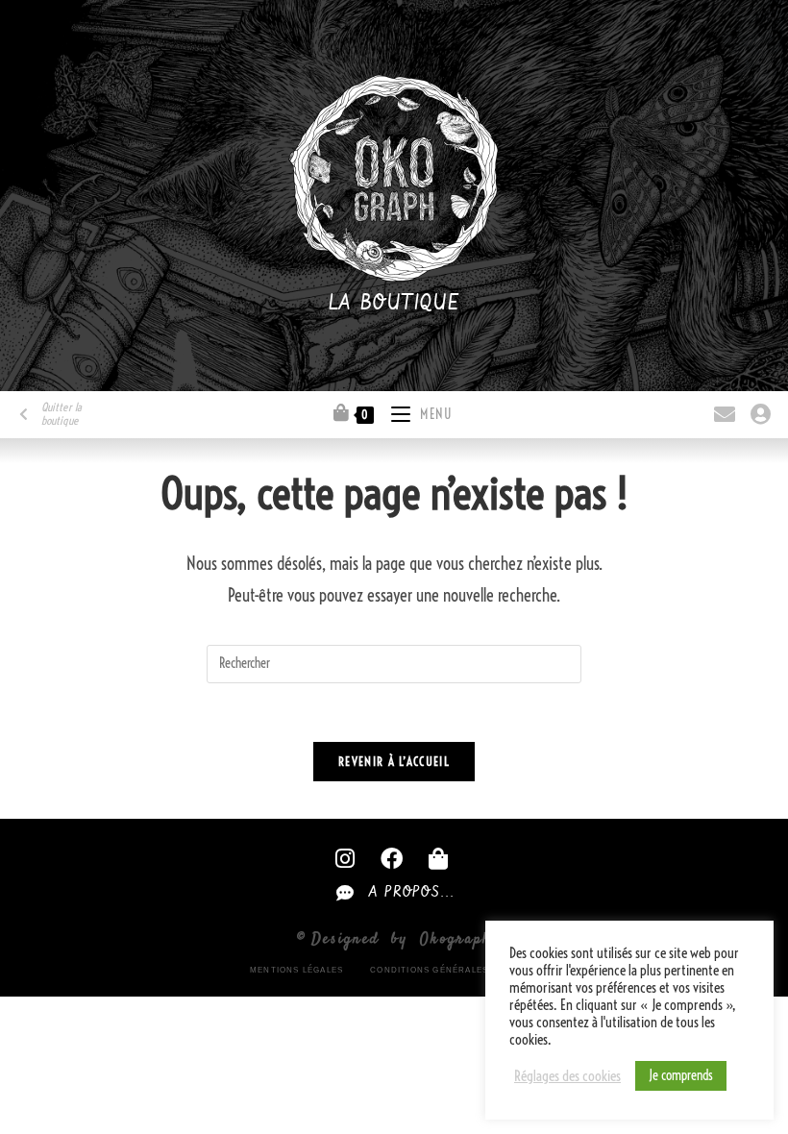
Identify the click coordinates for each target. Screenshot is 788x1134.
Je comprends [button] (681, 1075)
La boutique (394, 303)
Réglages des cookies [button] (567, 1076)
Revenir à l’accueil (394, 761)
